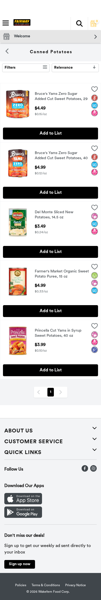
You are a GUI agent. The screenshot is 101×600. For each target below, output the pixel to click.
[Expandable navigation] (5, 23)
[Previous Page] (39, 392)
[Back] (7, 52)
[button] (79, 23)
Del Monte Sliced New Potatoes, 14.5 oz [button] (57, 215)
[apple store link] (23, 503)
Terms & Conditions (46, 585)
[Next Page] (61, 392)
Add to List (51, 133)
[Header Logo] (21, 23)
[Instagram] (93, 470)
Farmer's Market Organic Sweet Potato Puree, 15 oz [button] (62, 274)
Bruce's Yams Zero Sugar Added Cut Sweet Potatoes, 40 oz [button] (61, 156)
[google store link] (23, 517)
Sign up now (19, 564)
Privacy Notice (75, 585)
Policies (20, 585)
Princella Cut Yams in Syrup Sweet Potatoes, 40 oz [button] (58, 333)
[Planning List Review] (93, 26)
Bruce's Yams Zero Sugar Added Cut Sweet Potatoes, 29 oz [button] (61, 97)
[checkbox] (94, 90)
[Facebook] (85, 470)
